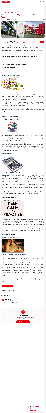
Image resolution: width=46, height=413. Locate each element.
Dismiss (37, 410)
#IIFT (9, 290)
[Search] (41, 2)
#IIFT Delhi (4, 290)
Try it (41, 41)
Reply (5, 305)
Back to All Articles (8, 286)
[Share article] (21, 411)
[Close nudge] (43, 406)
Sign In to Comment (23, 321)
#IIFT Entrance (14, 290)
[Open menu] (43, 2)
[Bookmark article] (2, 411)
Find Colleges (33, 410)
